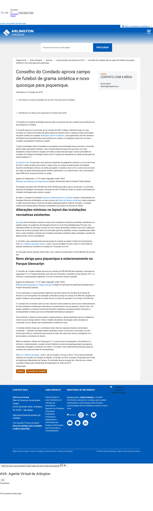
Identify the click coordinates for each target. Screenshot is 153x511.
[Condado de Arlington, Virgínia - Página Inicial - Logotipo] (18, 33)
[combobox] (136, 26)
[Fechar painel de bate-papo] (3, 480)
